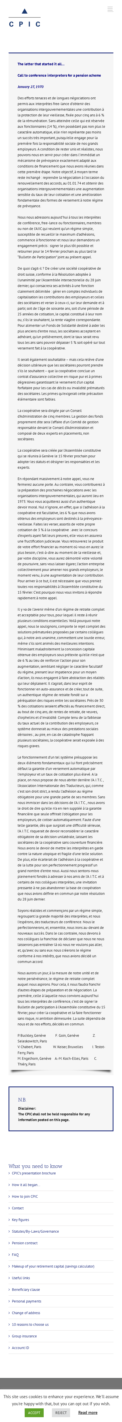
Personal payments (26, 1301)
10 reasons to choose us (30, 1324)
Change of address (26, 1312)
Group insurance (24, 1336)
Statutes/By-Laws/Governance (35, 1231)
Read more (88, 1412)
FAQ (15, 1254)
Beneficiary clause (26, 1289)
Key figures (20, 1219)
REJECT (61, 1412)
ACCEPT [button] (34, 1412)
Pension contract (24, 1243)
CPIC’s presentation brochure (34, 1173)
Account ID (20, 1347)
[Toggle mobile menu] (110, 9)
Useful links (21, 1278)
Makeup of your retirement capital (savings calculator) (53, 1266)
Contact (18, 1208)
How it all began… (26, 1184)
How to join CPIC (25, 1196)
